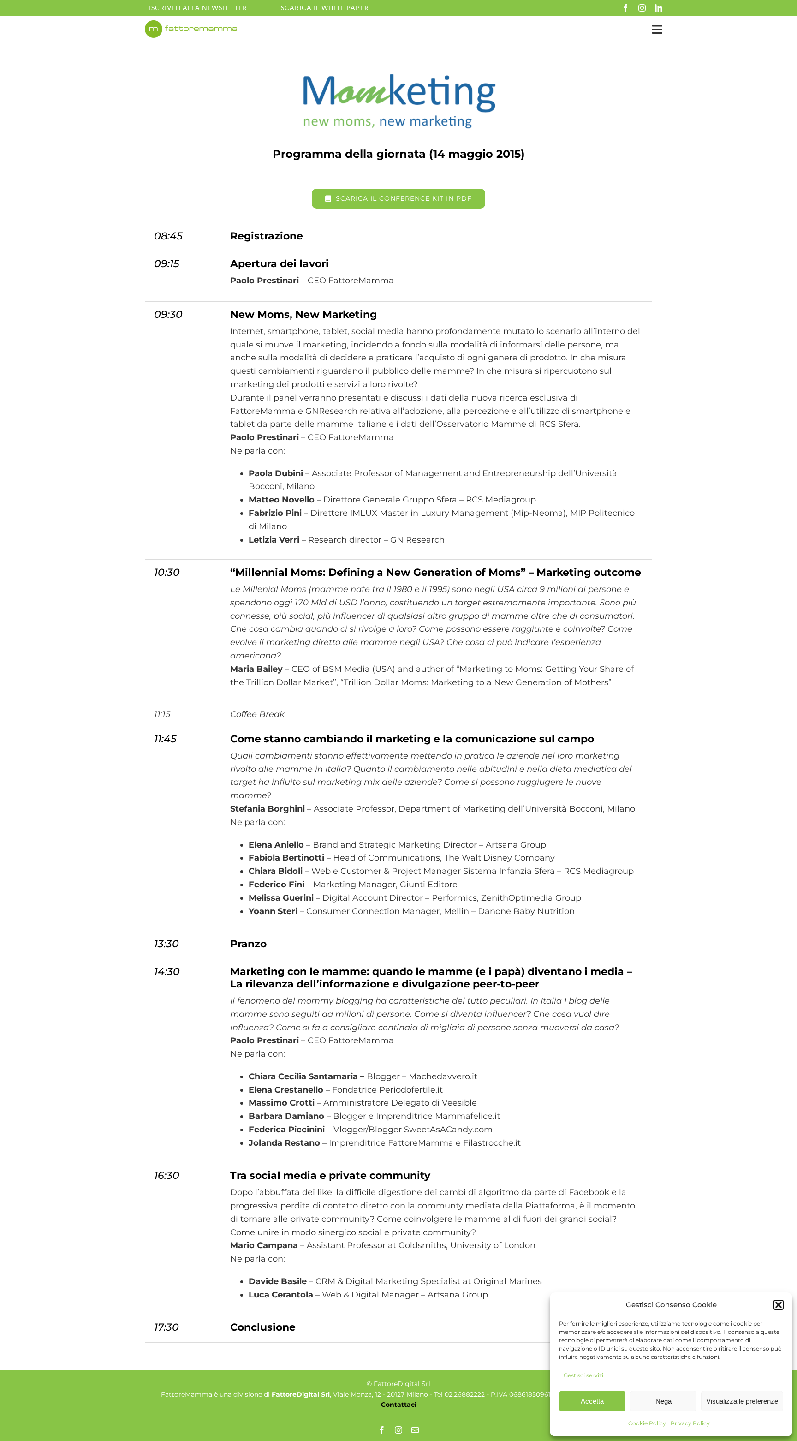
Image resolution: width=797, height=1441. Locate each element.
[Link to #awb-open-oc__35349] (657, 29)
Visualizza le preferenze (742, 1401)
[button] (778, 1304)
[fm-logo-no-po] (191, 24)
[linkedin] (658, 8)
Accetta (592, 1401)
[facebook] (625, 8)
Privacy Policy (690, 1423)
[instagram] (642, 8)
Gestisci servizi (583, 1375)
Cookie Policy (647, 1423)
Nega (663, 1401)
